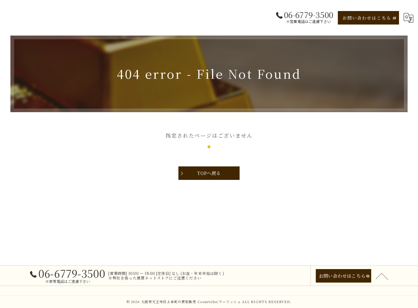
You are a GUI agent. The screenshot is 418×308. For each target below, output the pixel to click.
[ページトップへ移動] (382, 276)
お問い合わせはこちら (366, 18)
